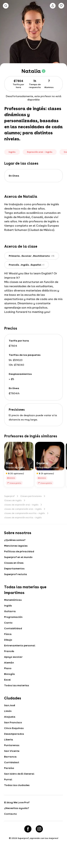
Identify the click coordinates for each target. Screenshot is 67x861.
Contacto (10, 813)
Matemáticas (13, 599)
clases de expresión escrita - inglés (23, 517)
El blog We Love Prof (16, 802)
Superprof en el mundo (18, 557)
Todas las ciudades (16, 785)
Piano (7, 668)
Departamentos (14, 568)
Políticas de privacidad (19, 551)
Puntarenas (11, 745)
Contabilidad (13, 628)
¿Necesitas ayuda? (16, 808)
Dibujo (8, 639)
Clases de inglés (13, 500)
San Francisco (13, 722)
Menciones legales (16, 545)
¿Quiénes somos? (14, 540)
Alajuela (9, 716)
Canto (8, 622)
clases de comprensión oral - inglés (23, 509)
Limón (8, 711)
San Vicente (11, 750)
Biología (9, 674)
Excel (7, 679)
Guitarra (10, 611)
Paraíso (9, 768)
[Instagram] (39, 828)
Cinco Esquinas (14, 728)
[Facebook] (27, 828)
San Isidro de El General (19, 773)
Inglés (8, 605)
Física (8, 634)
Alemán (9, 662)
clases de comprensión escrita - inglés (24, 513)
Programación (13, 617)
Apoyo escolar (13, 656)
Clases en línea (14, 562)
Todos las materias (16, 685)
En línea (14, 175)
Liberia (8, 739)
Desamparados (14, 733)
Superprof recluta (15, 574)
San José (9, 705)
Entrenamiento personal (19, 645)
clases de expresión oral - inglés (21, 504)
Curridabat (11, 762)
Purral (8, 779)
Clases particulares (31, 496)
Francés (9, 651)
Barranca (10, 756)
